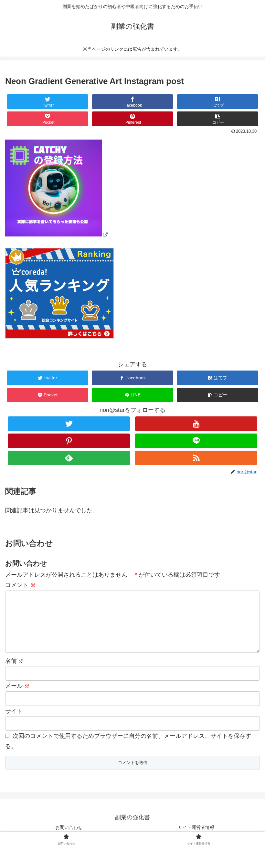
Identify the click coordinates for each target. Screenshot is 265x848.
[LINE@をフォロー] (196, 441)
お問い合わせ (68, 827)
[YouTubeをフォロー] (196, 423)
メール (17, 686)
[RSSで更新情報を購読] (196, 458)
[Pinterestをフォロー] (69, 441)
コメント (20, 585)
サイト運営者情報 (196, 827)
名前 (14, 661)
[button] (217, 118)
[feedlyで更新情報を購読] (69, 458)
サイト (14, 711)
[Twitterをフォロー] (69, 423)
